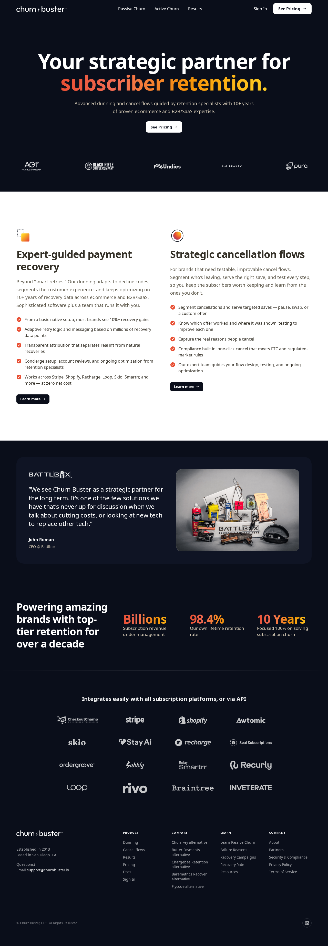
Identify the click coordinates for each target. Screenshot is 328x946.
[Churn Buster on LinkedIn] (307, 923)
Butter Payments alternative (186, 852)
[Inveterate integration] (251, 787)
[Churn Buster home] (41, 9)
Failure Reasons (233, 849)
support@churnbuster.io (48, 870)
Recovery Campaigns (238, 857)
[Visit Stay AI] (135, 742)
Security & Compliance (288, 857)
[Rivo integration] (135, 787)
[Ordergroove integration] (77, 765)
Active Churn (167, 9)
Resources (229, 871)
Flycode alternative (188, 886)
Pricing (129, 864)
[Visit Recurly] (251, 765)
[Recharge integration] (193, 742)
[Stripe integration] (135, 720)
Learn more (30, 398)
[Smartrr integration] (193, 765)
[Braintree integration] (193, 787)
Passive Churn (131, 9)
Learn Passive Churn (237, 842)
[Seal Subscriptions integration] (251, 742)
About (274, 842)
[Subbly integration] (135, 765)
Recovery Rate (232, 864)
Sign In (260, 9)
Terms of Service (283, 871)
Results (195, 9)
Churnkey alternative (189, 842)
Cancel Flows (134, 849)
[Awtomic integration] (251, 720)
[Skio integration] (77, 742)
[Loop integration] (77, 787)
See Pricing (161, 127)
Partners (276, 849)
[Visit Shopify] (193, 720)
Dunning (130, 842)
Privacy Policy (280, 864)
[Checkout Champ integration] (77, 720)
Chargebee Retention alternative (190, 864)
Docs (127, 871)
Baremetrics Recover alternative (189, 876)
